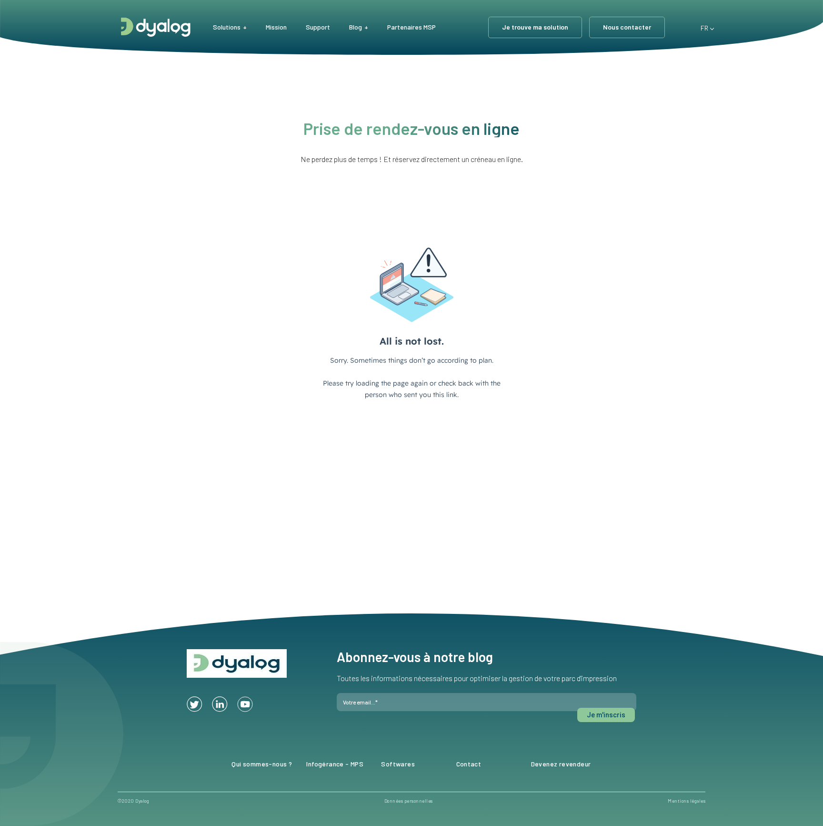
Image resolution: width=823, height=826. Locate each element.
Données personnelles (408, 801)
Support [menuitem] (318, 27)
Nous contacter (627, 27)
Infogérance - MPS (334, 764)
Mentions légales (686, 801)
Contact (469, 764)
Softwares (398, 764)
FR (703, 26)
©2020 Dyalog (133, 801)
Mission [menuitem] (276, 27)
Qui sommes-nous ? (261, 764)
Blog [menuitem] (355, 27)
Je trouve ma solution (535, 27)
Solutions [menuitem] (227, 27)
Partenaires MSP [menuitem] (411, 27)
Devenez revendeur (561, 764)
